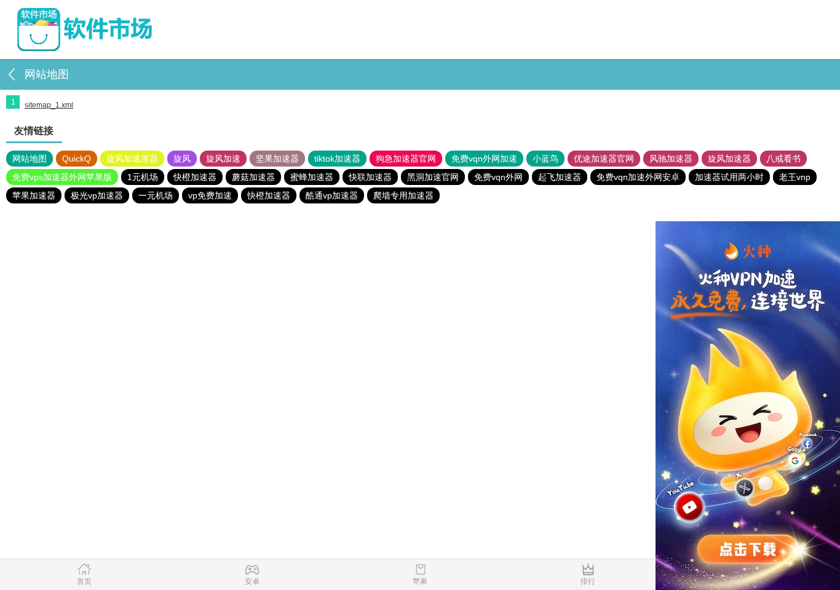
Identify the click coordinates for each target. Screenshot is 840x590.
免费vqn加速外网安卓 (638, 177)
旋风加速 (223, 158)
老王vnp (794, 177)
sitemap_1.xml (49, 105)
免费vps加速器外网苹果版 (62, 177)
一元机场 (155, 195)
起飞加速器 (559, 177)
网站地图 (29, 158)
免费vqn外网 (498, 177)
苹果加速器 (33, 195)
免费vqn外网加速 (484, 158)
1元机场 (142, 177)
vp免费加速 (210, 195)
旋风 (182, 158)
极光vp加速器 (97, 195)
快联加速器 (370, 177)
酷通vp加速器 (332, 195)
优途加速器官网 (604, 158)
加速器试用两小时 (729, 177)
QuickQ (76, 158)
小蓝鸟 (545, 158)
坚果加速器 (277, 158)
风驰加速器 (670, 158)
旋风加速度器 (132, 158)
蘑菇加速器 (253, 177)
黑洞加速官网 (433, 177)
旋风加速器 (729, 158)
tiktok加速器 (337, 158)
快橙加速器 (194, 177)
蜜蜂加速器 (311, 177)
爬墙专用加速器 (403, 195)
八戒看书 (783, 158)
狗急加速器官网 (406, 158)
